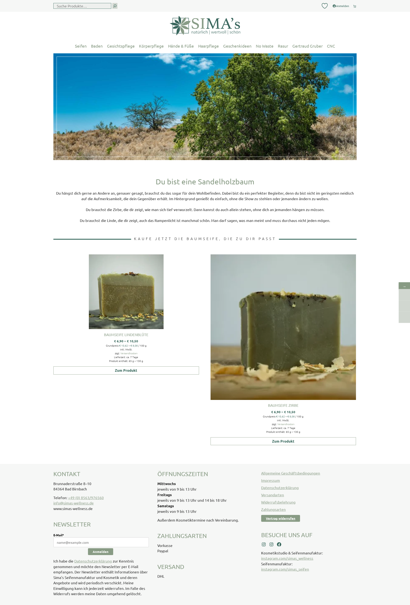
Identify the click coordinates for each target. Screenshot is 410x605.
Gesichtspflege (121, 45)
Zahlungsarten (273, 509)
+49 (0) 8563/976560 (86, 497)
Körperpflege (151, 45)
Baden (97, 45)
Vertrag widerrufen (280, 518)
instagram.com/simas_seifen (285, 569)
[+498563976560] (404, 294)
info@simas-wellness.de (73, 503)
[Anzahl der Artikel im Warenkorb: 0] (355, 5)
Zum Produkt (126, 370)
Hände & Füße (181, 45)
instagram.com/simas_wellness (287, 558)
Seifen (81, 45)
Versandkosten (129, 353)
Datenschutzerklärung (93, 561)
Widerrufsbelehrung (278, 502)
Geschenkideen (237, 45)
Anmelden (100, 552)
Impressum (270, 480)
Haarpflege (208, 45)
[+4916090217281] (404, 306)
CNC (331, 45)
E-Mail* (58, 535)
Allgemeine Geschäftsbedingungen (290, 473)
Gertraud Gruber (307, 45)
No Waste (265, 45)
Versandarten (272, 495)
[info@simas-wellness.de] (404, 317)
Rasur (283, 45)
